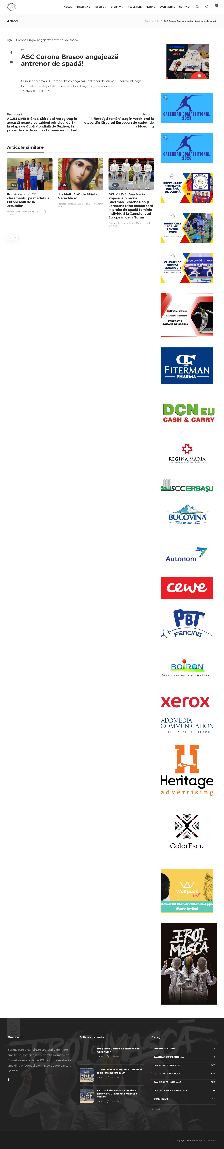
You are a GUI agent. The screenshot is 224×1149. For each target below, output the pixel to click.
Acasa (147, 21)
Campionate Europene (184, 1065)
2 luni (99, 1077)
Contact (185, 7)
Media (149, 7)
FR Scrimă (82, 7)
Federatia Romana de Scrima (20, 211)
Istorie (99, 7)
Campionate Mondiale (184, 1073)
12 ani (37, 211)
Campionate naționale (184, 1082)
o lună (100, 1056)
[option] (29, 187)
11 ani (87, 204)
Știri (157, 21)
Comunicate (184, 1098)
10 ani (138, 223)
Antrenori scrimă (184, 1048)
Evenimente (167, 7)
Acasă (68, 7)
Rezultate (135, 7)
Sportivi (115, 7)
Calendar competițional (184, 1057)
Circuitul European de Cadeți (184, 1090)
